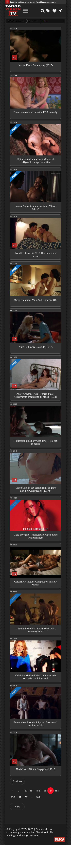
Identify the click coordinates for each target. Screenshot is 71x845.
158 (25, 797)
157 (19, 797)
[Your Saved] (54, 11)
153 (44, 790)
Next (17, 806)
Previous (17, 781)
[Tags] (48, 11)
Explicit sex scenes (33, 21)
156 (13, 797)
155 (57, 790)
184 (38, 797)
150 (25, 790)
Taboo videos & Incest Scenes (16, 21)
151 (32, 790)
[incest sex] (13, 10)
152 (38, 790)
